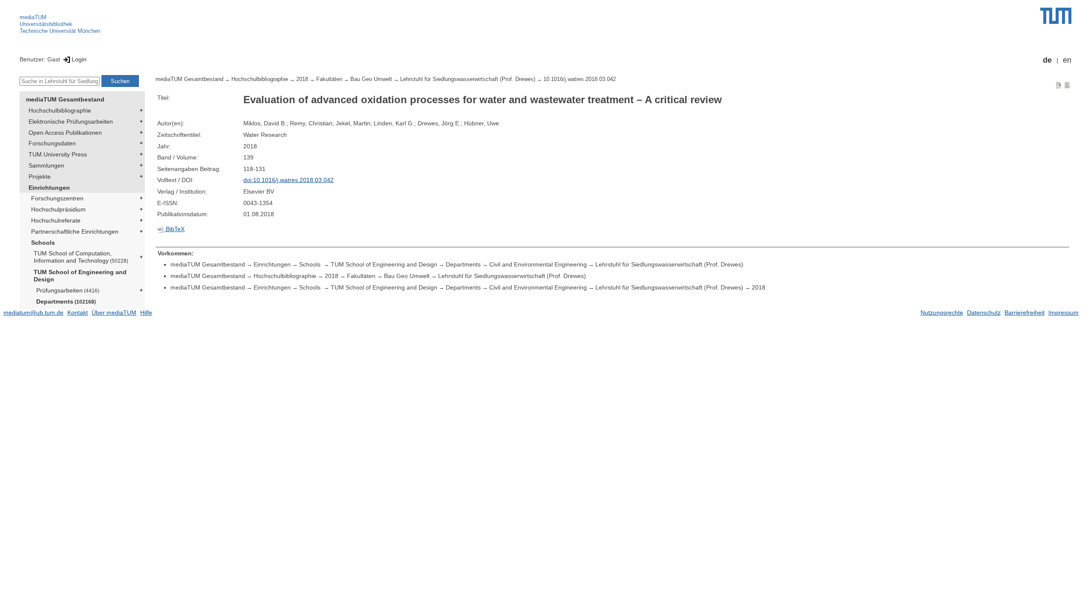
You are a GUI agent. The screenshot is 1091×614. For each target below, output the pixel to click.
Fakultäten (329, 79)
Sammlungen (46, 165)
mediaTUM (33, 17)
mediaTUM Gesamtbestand (65, 99)
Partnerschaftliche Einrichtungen (74, 231)
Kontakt (77, 312)
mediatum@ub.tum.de (33, 312)
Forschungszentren (57, 198)
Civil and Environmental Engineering (538, 264)
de (1047, 60)
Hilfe (146, 312)
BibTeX (174, 229)
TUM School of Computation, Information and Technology (81, 257)
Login (79, 59)
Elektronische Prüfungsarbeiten (71, 121)
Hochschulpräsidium (58, 209)
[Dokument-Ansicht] (1058, 85)
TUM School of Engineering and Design (80, 276)
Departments (66, 301)
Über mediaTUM (114, 312)
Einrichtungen (49, 187)
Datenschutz (984, 312)
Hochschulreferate (56, 220)
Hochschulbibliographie (60, 110)
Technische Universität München (60, 31)
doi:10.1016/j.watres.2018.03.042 (288, 180)
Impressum (1063, 312)
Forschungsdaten (52, 143)
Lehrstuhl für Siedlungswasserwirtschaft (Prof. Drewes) (467, 79)
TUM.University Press (58, 154)
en (1067, 60)
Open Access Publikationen (65, 132)
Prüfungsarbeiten (67, 290)
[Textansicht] (1067, 85)
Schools (43, 242)
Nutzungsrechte (942, 312)
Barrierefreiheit (1024, 312)
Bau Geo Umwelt (371, 79)
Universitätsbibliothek (46, 24)
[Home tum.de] (1055, 16)
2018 (302, 79)
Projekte (40, 176)
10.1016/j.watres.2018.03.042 (579, 79)
